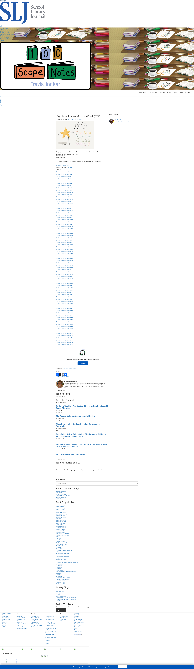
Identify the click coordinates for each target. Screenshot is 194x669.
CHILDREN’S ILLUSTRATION (63, 533)
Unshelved (58, 600)
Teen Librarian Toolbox (5, 39)
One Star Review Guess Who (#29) (64, 235)
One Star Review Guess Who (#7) (64, 185)
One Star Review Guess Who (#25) (64, 226)
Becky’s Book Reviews (61, 514)
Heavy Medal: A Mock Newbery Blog (8, 34)
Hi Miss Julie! (59, 552)
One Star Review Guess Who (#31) (64, 240)
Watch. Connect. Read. (61, 583)
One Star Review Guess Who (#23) (64, 222)
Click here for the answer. (62, 165)
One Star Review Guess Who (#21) (64, 217)
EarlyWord (58, 538)
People (4, 625)
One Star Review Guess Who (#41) (64, 263)
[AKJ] (22, 649)
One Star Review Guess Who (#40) (64, 260)
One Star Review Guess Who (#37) (64, 253)
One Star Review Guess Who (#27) (64, 231)
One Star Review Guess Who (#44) (64, 269)
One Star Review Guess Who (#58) (64, 301)
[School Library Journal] (74, 649)
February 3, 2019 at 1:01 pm (122, 121)
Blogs (3, 621)
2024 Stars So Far (21, 619)
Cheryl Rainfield (60, 530)
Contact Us (77, 614)
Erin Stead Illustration (61, 491)
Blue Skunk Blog (60, 591)
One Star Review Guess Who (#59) (64, 303)
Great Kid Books (60, 549)
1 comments (79, 119)
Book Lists (19, 616)
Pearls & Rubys (34, 622)
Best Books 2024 (21, 617)
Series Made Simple (21, 624)
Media (18, 621)
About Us (76, 613)
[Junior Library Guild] (45, 649)
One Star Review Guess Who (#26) (64, 228)
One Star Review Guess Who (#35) (64, 249)
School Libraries (6, 617)
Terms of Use (77, 625)
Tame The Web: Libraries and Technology (66, 597)
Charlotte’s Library (60, 529)
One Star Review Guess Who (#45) (64, 272)
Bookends (58, 518)
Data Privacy (77, 624)
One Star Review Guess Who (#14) (64, 201)
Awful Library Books (61, 512)
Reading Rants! (60, 570)
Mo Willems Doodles (61, 497)
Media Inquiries (78, 619)
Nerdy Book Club (60, 558)
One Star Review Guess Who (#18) (64, 210)
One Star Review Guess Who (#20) (64, 215)
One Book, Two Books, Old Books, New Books (67, 562)
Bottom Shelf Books (60, 523)
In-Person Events (64, 616)
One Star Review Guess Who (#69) (64, 326)
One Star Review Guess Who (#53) (64, 290)
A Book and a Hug (60, 505)
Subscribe (76, 617)
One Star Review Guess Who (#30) (64, 238)
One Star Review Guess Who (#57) (64, 299)
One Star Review (68, 368)
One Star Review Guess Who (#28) (64, 233)
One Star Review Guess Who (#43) (64, 267)
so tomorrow (59, 576)
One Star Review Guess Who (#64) (64, 315)
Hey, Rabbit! (59, 492)
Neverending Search (61, 559)
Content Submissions (79, 622)
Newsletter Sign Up (78, 621)
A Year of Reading (60, 509)
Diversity (4, 624)
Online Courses (63, 617)
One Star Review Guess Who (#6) (64, 183)
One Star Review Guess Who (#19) (64, 213)
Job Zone (4, 627)
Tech (18, 625)
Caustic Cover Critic (61, 526)
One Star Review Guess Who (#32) (64, 242)
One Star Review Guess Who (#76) (64, 342)
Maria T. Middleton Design (62, 556)
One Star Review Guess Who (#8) (64, 188)
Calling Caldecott (60, 524)
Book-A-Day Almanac (61, 517)
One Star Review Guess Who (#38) (64, 256)
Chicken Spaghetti (60, 532)
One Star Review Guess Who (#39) (64, 258)
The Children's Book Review (63, 577)
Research (47, 640)
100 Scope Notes (4, 30)
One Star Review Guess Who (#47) (64, 276)
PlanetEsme (59, 567)
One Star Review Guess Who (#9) (64, 190)
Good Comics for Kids (5, 33)
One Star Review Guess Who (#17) (64, 208)
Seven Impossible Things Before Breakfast (66, 571)
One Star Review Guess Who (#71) (64, 331)
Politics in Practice (4, 37)
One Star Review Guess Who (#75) (64, 340)
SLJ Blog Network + (4, 28)
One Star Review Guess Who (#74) (64, 338)
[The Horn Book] (31, 649)
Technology (5, 616)
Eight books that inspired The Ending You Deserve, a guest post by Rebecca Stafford (81, 445)
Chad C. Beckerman (61, 527)
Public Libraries (6, 619)
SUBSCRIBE (3, 1)
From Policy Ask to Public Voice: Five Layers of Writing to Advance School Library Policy (81, 435)
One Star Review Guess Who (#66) (64, 319)
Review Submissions (22, 628)
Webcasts (62, 621)
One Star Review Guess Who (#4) (64, 178)
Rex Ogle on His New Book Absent (71, 454)
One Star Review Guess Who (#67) (64, 322)
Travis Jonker (70, 119)
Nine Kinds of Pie (60, 561)
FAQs (75, 628)
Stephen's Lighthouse (61, 596)
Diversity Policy (77, 630)
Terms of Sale (77, 627)
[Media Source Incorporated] (2, 649)
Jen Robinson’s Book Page (62, 553)
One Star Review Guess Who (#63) (64, 313)
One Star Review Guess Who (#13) (64, 199)
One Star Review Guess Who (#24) (64, 224)
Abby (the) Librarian (61, 511)
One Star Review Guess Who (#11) (64, 194)
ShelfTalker (58, 574)
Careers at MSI (78, 631)
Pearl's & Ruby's (4, 36)
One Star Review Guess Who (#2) (64, 174)
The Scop (58, 498)
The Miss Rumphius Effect (62, 579)
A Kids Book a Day (60, 508)
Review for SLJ (20, 627)
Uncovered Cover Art (61, 580)
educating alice (59, 540)
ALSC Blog (58, 590)
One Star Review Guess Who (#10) (64, 192)
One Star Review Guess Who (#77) (64, 344)
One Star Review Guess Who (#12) (64, 197)
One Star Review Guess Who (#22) (64, 219)
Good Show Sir (59, 546)
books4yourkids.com (61, 520)
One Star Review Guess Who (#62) (64, 310)
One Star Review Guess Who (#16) (64, 206)
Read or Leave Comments (62, 376)
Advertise (76, 616)
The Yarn (2, 40)
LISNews (58, 594)
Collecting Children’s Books (62, 535)
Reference (19, 622)
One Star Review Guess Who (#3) (64, 176)
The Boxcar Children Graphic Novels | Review (75, 416)
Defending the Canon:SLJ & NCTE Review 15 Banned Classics (50, 625)
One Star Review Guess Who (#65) (64, 317)
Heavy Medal (34, 621)
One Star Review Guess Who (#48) (64, 278)
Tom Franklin (118, 120)
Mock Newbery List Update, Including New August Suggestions (78, 425)
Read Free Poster (49, 634)
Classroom (4, 622)
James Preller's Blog (61, 494)
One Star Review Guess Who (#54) (64, 292)
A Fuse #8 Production (5, 31)
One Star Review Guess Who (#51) (64, 285)
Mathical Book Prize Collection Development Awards (51, 637)
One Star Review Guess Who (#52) (64, 288)
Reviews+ (4, 614)
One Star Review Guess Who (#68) (64, 324)
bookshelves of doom (61, 521)
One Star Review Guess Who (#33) (64, 244)
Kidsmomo (58, 555)
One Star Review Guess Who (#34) (64, 247)
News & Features (6, 613)
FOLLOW (61, 610)
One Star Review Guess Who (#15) (64, 203)
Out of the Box (59, 564)
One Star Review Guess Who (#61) (64, 308)
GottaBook (58, 547)
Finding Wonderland (61, 541)
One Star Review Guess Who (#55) (64, 294)
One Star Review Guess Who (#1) (64, 172)
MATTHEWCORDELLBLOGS (63, 495)
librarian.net (59, 593)
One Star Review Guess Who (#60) (64, 306)
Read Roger (59, 568)
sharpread (58, 573)
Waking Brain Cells (60, 582)
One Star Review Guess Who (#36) (64, 251)
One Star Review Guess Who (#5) (64, 181)
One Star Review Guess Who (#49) (64, 281)
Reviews (74, 368)
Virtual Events (63, 619)
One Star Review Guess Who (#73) (64, 335)
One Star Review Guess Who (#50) (64, 283)
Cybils (57, 537)
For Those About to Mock (62, 543)
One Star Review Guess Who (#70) (64, 328)
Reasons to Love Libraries (49, 616)
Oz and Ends (59, 565)
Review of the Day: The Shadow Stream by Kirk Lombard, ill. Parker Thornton (82, 407)
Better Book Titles (60, 515)
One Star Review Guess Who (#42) (64, 265)
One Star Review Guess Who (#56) (64, 297)
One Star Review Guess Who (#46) (64, 274)
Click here (69, 167)
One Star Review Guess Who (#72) (64, 333)
